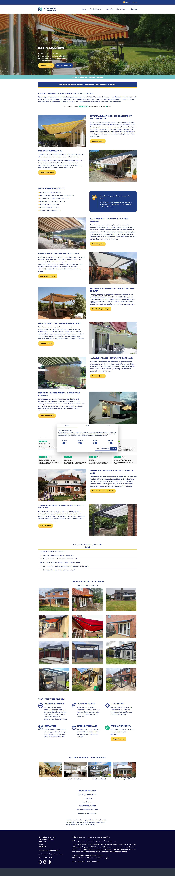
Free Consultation (47, 172)
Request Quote (46, 65)
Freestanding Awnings (101, 294)
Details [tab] (87, 425)
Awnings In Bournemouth (87, 813)
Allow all (113, 448)
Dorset (41, 844)
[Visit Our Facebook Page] (40, 862)
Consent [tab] (67, 425)
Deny (97, 448)
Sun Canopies (87, 802)
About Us (110, 9)
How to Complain (93, 861)
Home (84, 9)
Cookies (82, 861)
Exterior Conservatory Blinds (102, 491)
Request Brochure (64, 65)
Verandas (72, 163)
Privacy (74, 861)
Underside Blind (70, 511)
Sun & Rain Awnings (47, 276)
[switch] (80, 443)
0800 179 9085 (131, 2)
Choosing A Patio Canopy (87, 794)
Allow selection (105, 448)
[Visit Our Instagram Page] (45, 862)
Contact (134, 9)
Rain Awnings (87, 798)
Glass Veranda (56, 511)
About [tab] (108, 425)
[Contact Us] (49, 862)
